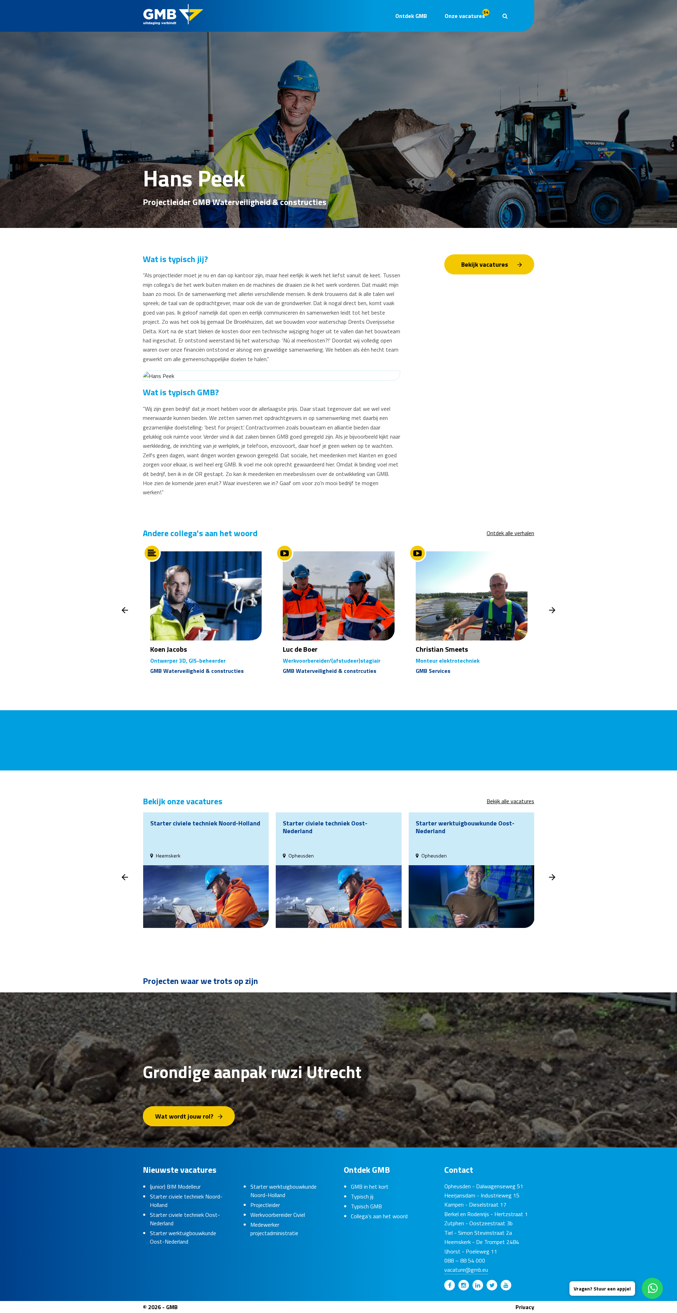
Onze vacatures (466, 14)
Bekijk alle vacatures (510, 801)
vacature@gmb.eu (466, 1269)
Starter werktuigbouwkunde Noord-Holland (283, 1190)
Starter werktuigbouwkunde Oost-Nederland (183, 1237)
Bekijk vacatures (484, 264)
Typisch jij (362, 1196)
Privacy (525, 1307)
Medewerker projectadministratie (274, 1228)
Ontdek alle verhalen (510, 533)
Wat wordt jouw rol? (184, 1116)
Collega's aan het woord (379, 1216)
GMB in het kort (370, 1186)
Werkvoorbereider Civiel (277, 1214)
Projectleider (265, 1205)
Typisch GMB (366, 1206)
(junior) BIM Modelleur (175, 1186)
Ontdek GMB (411, 16)
